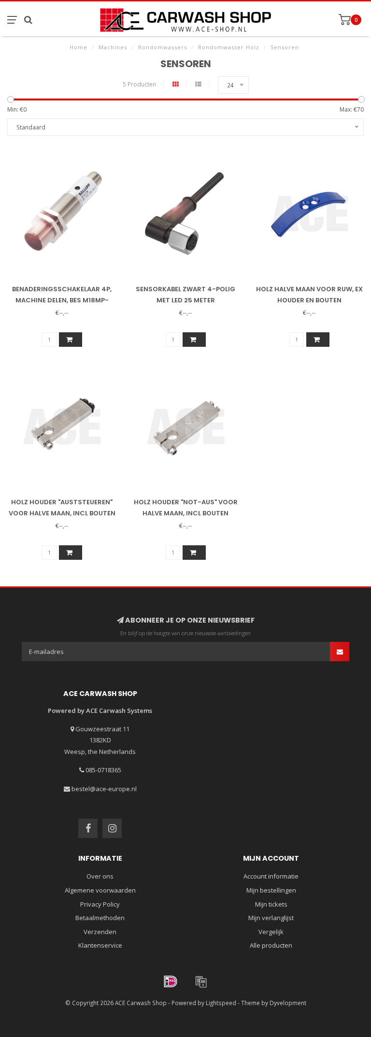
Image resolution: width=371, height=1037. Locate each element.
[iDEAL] (170, 981)
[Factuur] (201, 981)
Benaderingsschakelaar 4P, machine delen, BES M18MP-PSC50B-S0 (62, 300)
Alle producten (271, 945)
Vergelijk (271, 931)
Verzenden (100, 931)
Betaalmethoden (100, 917)
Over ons (100, 876)
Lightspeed (221, 1003)
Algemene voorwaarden (100, 890)
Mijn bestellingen (271, 890)
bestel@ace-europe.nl (104, 788)
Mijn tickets (271, 904)
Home (78, 47)
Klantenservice (100, 945)
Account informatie (271, 876)
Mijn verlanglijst (271, 917)
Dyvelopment (288, 1003)
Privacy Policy (100, 904)
